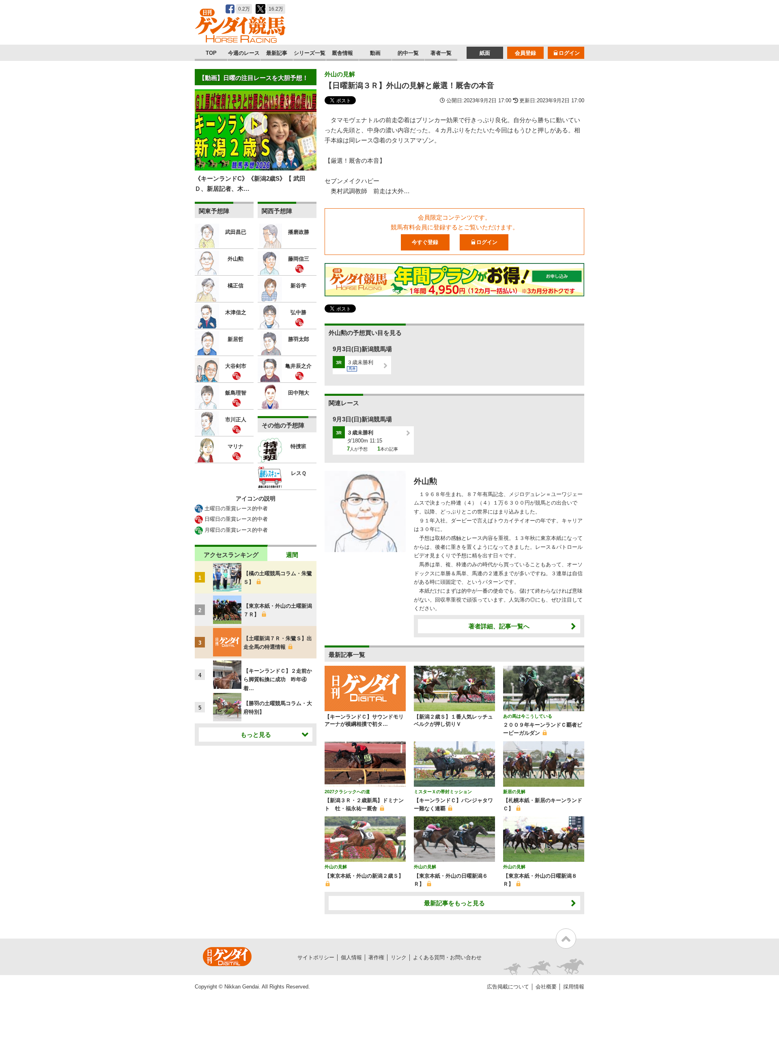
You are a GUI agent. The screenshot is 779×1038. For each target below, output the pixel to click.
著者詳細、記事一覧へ (499, 626)
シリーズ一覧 (309, 53)
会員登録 (525, 53)
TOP (211, 53)
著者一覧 (441, 53)
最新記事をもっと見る (454, 903)
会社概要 (546, 987)
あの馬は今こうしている (527, 716)
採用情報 (573, 987)
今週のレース (244, 53)
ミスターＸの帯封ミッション (443, 791)
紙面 (485, 53)
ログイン (569, 53)
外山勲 (425, 481)
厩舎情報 (342, 53)
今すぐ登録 (425, 242)
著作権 (376, 957)
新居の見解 (514, 791)
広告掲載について (508, 987)
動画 (375, 53)
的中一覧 (408, 53)
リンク (399, 957)
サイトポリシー (315, 957)
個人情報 (351, 957)
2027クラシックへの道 (347, 791)
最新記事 (276, 53)
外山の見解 (340, 74)
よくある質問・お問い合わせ (447, 957)
